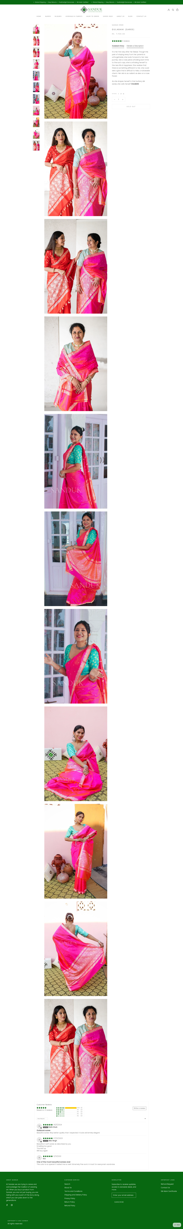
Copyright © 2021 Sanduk (18, 1221)
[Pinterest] (123, 93)
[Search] (173, 10)
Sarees (48, 16)
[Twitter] (121, 93)
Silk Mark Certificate (169, 1191)
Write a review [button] (139, 1108)
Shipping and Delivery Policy (75, 1195)
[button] (117, 41)
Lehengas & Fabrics (74, 16)
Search (67, 1184)
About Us (120, 16)
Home (39, 16)
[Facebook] (118, 93)
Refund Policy (69, 1205)
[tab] (118, 46)
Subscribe (119, 1202)
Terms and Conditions (73, 1191)
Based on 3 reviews (44, 1110)
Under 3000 (108, 16)
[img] (48, 1125)
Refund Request (167, 1184)
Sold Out (131, 107)
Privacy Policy (69, 1198)
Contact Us (141, 16)
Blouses (58, 16)
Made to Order (92, 16)
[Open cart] (177, 10)
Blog (130, 16)
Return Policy (69, 1202)
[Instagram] (12, 1205)
